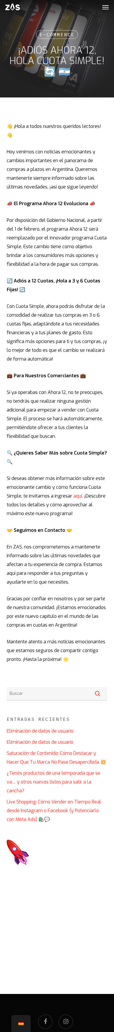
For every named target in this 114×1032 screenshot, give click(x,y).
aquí (77, 496)
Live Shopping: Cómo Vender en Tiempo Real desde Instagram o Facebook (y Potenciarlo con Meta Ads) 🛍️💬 (54, 810)
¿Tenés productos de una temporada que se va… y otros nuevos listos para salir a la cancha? (53, 782)
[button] (105, 7)
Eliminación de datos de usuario (40, 731)
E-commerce (57, 34)
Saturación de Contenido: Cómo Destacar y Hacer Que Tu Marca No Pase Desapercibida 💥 (56, 757)
